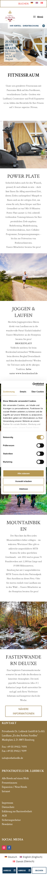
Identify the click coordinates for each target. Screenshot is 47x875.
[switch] (40, 445)
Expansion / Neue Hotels (14, 787)
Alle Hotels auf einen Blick (15, 778)
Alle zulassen (23, 473)
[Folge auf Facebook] (9, 848)
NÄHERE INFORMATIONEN (23, 711)
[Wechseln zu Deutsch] (31, 2)
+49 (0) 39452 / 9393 (16, 747)
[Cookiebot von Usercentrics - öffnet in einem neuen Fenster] (33, 384)
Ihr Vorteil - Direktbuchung (24, 25)
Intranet (6, 791)
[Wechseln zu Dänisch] (41, 2)
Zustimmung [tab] (9, 392)
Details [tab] (23, 392)
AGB (4, 815)
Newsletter (7, 824)
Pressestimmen (9, 782)
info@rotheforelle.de (12, 758)
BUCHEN (23, 3)
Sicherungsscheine (11, 820)
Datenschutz (8, 807)
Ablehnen (23, 489)
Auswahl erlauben (23, 481)
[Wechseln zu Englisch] (36, 2)
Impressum (7, 803)
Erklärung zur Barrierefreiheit (17, 811)
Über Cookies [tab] (37, 392)
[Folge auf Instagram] (4, 848)
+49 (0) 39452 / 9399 (16, 751)
